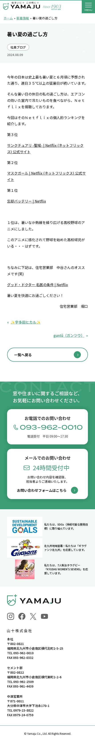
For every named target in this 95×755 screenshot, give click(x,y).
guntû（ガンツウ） (68, 335)
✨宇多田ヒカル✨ (26, 322)
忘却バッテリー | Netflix (26, 201)
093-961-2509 (23, 681)
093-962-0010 (23, 653)
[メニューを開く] (88, 6)
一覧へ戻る (23, 354)
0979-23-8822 (23, 710)
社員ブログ (18, 47)
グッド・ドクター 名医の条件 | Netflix (37, 284)
